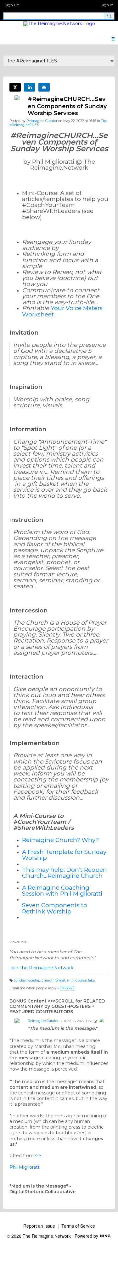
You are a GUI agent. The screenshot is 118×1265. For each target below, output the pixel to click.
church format (53, 980)
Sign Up (12, 5)
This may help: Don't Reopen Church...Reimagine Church (64, 872)
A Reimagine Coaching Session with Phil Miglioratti (62, 890)
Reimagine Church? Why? (60, 840)
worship (33, 980)
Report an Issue (39, 1226)
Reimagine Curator (41, 121)
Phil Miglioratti (25, 1167)
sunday (20, 980)
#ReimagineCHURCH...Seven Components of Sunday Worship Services (67, 106)
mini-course (77, 980)
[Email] (44, 87)
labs (91, 980)
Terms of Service (78, 1226)
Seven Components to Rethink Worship (54, 908)
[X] (15, 87)
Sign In (107, 5)
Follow (67, 988)
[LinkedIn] (29, 87)
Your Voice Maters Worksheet (62, 311)
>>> (37, 1155)
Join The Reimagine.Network (41, 968)
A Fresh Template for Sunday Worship (64, 854)
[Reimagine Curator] (101, 1021)
